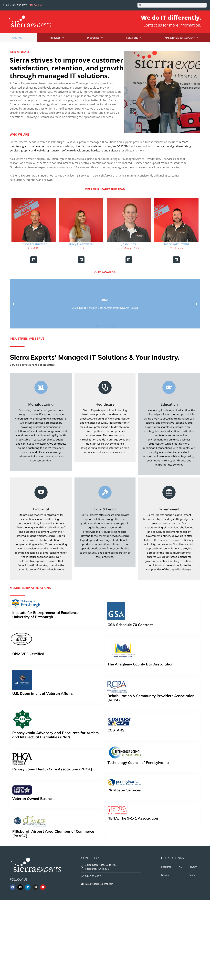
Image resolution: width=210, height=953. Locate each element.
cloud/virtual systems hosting (93, 146)
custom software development (71, 150)
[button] (13, 304)
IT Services (54, 37)
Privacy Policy (193, 871)
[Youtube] (43, 887)
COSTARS (115, 730)
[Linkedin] (33, 259)
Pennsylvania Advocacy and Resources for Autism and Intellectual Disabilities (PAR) (55, 734)
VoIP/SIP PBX (120, 146)
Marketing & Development (180, 37)
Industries (93, 37)
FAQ (180, 866)
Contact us (152, 25)
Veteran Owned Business (33, 798)
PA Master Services (124, 790)
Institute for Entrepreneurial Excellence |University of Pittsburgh (46, 614)
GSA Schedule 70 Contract (130, 624)
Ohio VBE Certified (28, 654)
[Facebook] (12, 887)
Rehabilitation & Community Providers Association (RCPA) (150, 697)
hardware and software (105, 150)
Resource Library (166, 871)
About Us (17, 37)
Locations (132, 37)
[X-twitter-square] (20, 887)
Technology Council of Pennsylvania (138, 762)
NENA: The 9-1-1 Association (132, 818)
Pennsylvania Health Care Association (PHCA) (52, 769)
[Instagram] (35, 887)
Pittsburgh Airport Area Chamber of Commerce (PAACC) (53, 833)
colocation (162, 146)
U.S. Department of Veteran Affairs (42, 693)
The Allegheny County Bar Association (140, 664)
